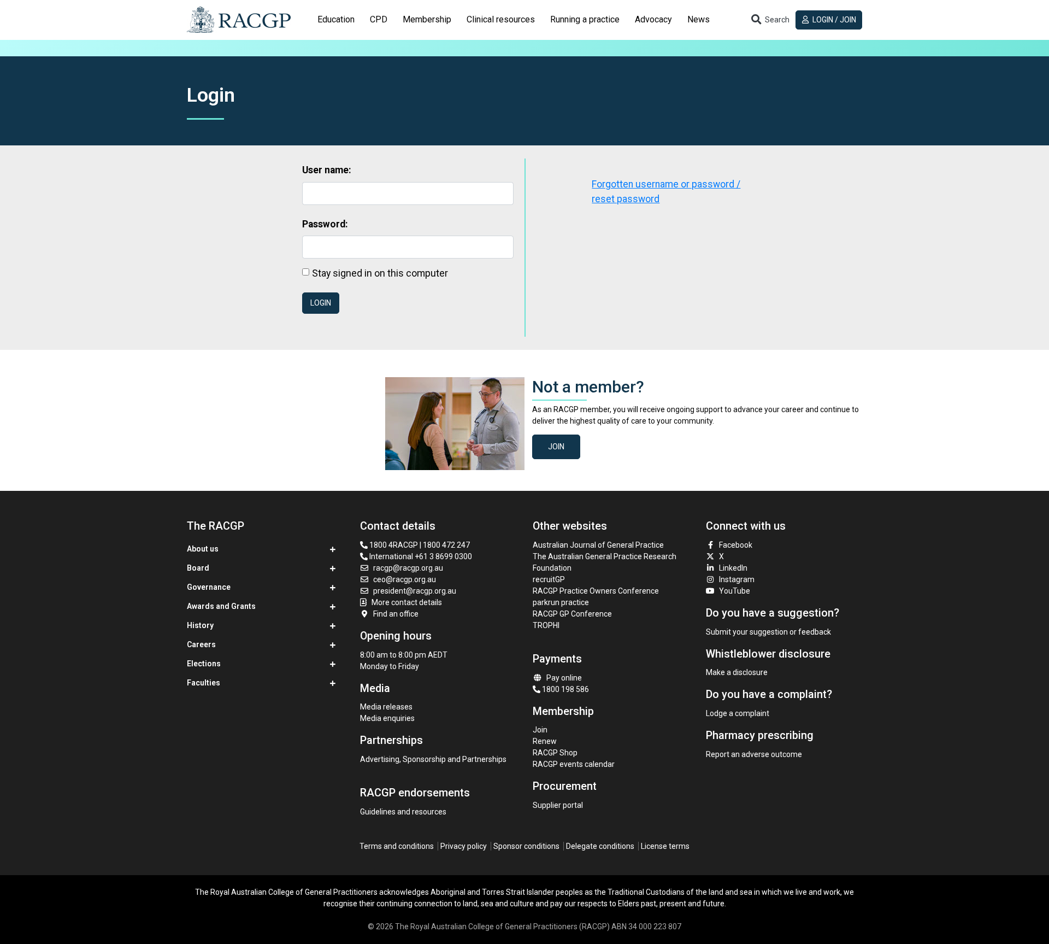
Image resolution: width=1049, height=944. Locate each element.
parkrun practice (561, 602)
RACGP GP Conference (572, 613)
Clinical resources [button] (501, 19)
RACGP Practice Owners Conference (596, 591)
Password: (325, 224)
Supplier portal (558, 805)
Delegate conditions (600, 846)
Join (556, 446)
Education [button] (336, 19)
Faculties (203, 682)
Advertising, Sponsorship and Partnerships (433, 759)
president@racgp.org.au (414, 591)
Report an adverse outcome (754, 754)
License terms (665, 846)
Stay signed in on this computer (380, 273)
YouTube (734, 591)
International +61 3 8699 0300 (420, 556)
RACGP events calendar (574, 764)
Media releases (386, 706)
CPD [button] (378, 19)
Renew (545, 741)
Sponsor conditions (526, 846)
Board (198, 568)
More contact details (407, 602)
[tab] (336, 20)
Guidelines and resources (403, 811)
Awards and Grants (221, 606)
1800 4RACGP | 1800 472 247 (419, 545)
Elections (204, 663)
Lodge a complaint (737, 713)
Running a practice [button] (585, 19)
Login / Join (833, 19)
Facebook (735, 545)
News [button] (698, 19)
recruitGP (549, 579)
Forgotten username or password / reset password (666, 191)
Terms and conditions (397, 846)
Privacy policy (463, 846)
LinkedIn (733, 568)
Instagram (737, 579)
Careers (201, 644)
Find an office (396, 613)
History (200, 625)
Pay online (564, 677)
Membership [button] (427, 19)
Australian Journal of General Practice (598, 545)
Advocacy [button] (653, 19)
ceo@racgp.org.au (404, 579)
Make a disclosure (737, 672)
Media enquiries (387, 718)
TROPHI (546, 625)
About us (203, 548)
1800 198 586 (564, 689)
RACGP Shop (555, 752)
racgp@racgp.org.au (408, 568)
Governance (209, 587)
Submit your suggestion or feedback (768, 632)
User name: (326, 170)
